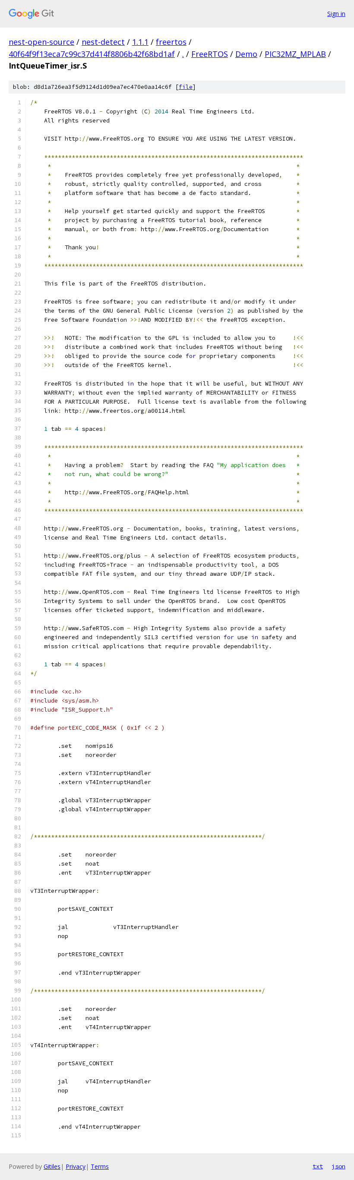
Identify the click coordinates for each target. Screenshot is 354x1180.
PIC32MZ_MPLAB (295, 54)
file (186, 87)
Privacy (75, 1166)
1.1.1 (140, 42)
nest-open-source (41, 42)
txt (318, 1166)
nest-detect (103, 42)
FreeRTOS (209, 54)
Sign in (336, 13)
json (338, 1166)
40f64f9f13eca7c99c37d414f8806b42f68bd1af (92, 54)
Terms (100, 1166)
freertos (171, 42)
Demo (246, 54)
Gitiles (52, 1166)
